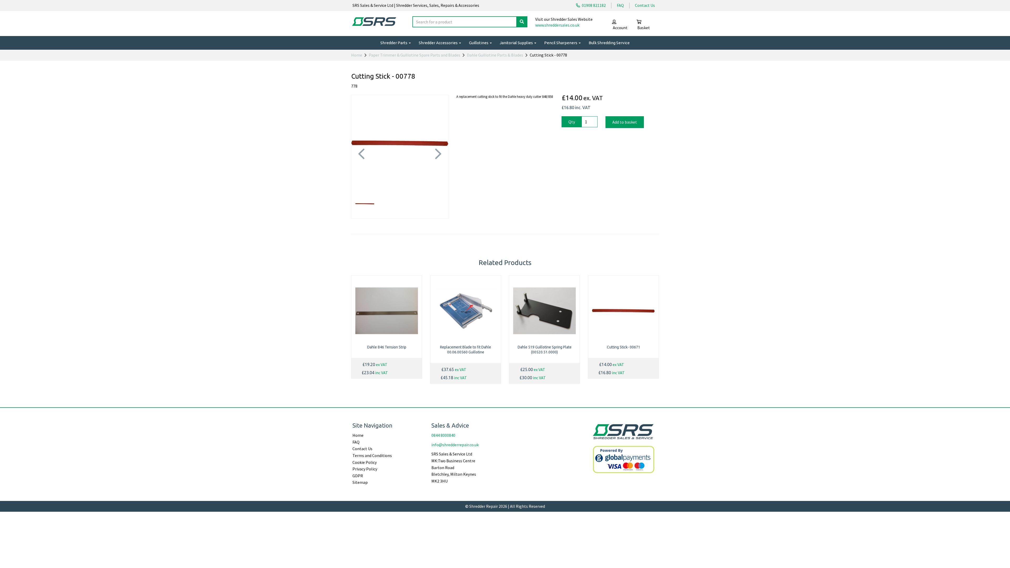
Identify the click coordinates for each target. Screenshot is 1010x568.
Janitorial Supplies (517, 42)
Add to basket (624, 122)
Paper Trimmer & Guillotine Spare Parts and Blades (414, 55)
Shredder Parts (394, 42)
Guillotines (479, 42)
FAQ (620, 5)
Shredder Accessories (438, 42)
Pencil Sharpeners (561, 42)
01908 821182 (593, 5)
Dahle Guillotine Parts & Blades (495, 55)
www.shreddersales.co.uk (557, 25)
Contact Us (645, 5)
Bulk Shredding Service (609, 42)
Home (356, 55)
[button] (361, 167)
